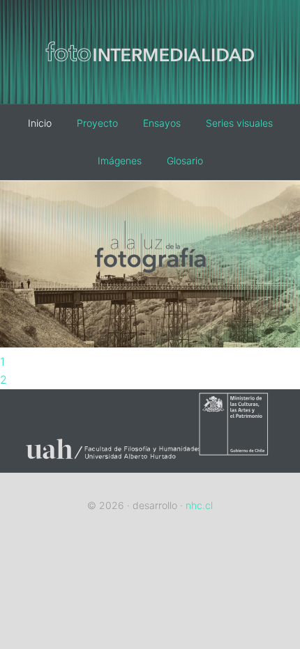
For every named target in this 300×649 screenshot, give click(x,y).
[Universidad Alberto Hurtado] (107, 463)
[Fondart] (242, 463)
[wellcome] (150, 82)
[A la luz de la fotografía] (150, 343)
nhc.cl (199, 505)
